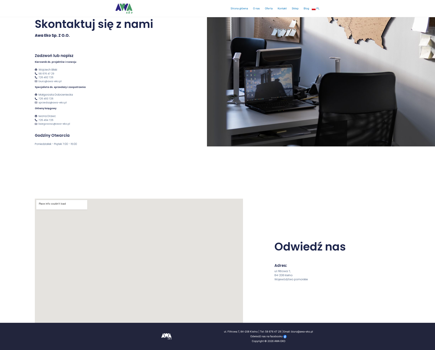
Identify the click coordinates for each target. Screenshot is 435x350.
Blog (306, 8)
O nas (256, 8)
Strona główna (239, 8)
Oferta (269, 8)
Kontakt (282, 8)
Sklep (295, 8)
